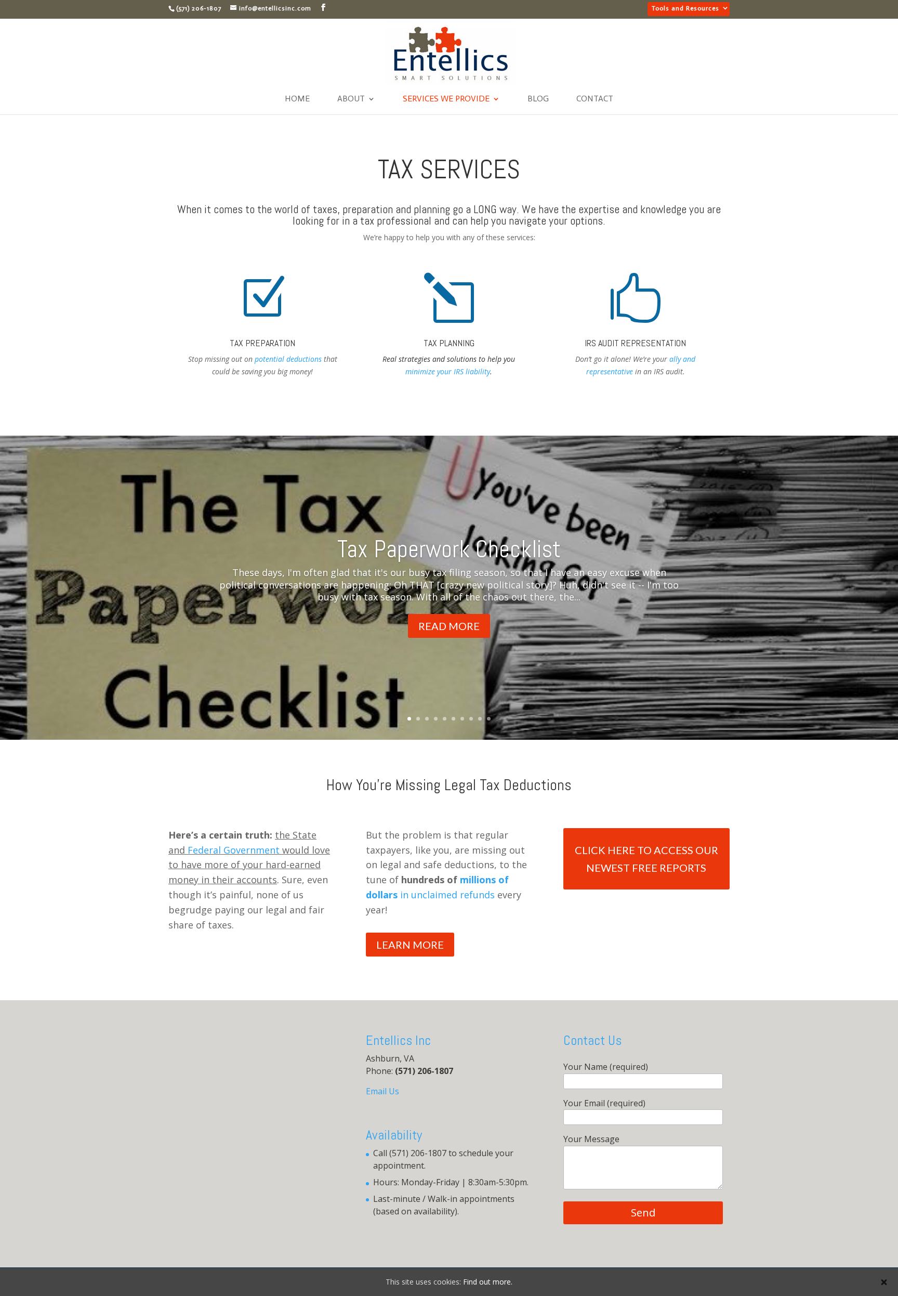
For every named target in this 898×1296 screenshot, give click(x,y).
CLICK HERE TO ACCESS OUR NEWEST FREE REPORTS (646, 859)
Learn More (410, 944)
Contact (594, 99)
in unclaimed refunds (446, 894)
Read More (449, 626)
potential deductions (288, 359)
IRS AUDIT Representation (635, 343)
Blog (538, 99)
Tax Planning (449, 343)
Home (297, 99)
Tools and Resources (685, 8)
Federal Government (234, 850)
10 (489, 719)
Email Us (382, 1091)
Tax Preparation (262, 343)
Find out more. (487, 1282)
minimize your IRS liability (447, 371)
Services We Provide (446, 99)
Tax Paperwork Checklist (449, 549)
